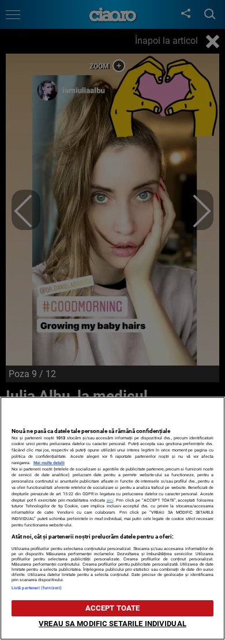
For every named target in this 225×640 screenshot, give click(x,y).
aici (110, 500)
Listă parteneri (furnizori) (37, 587)
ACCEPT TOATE (112, 608)
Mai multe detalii (49, 462)
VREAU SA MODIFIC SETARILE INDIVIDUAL (112, 623)
